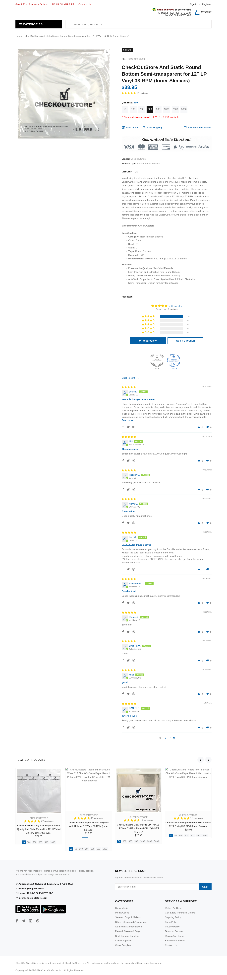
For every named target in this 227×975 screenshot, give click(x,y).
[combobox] (138, 24)
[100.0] (173, 360)
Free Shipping (154, 127)
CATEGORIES (32, 24)
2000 (175, 109)
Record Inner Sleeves (148, 163)
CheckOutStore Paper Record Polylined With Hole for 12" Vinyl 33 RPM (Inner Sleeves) (88, 826)
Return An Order (173, 908)
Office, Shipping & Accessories (131, 922)
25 (71, 849)
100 (133, 109)
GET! (205, 887)
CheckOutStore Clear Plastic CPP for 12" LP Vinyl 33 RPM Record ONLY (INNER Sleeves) (138, 828)
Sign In (193, 4)
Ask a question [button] (185, 340)
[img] (129, 387)
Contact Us (171, 945)
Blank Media (121, 908)
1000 (166, 109)
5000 (184, 109)
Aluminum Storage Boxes (128, 926)
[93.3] (157, 360)
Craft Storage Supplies (127, 936)
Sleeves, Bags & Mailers (128, 917)
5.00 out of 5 (175, 306)
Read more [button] (127, 420)
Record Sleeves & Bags (127, 931)
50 (125, 109)
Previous (200, 760)
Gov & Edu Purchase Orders (180, 912)
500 (158, 109)
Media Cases (122, 912)
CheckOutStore (138, 158)
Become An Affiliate (175, 940)
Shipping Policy (173, 917)
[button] (129, 93)
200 (142, 109)
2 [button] (165, 737)
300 (150, 109)
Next (208, 760)
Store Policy (171, 922)
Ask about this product (200, 127)
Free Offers (132, 127)
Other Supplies (123, 945)
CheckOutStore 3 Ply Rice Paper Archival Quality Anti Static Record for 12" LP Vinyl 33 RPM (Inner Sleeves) (38, 829)
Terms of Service (174, 931)
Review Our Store (174, 936)
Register (206, 4)
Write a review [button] (148, 340)
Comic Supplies (123, 940)
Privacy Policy (172, 926)
